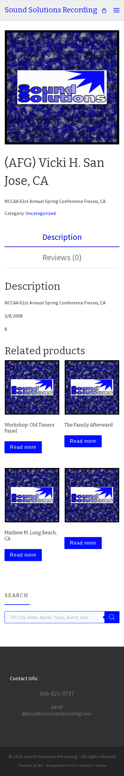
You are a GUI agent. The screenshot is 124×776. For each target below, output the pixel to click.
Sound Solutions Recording (50, 756)
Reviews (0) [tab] (62, 257)
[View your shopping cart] (104, 10)
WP (40, 765)
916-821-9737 (57, 693)
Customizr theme (91, 765)
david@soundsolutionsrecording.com (56, 710)
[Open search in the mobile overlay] (62, 617)
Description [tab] (62, 237)
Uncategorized (40, 213)
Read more (23, 447)
